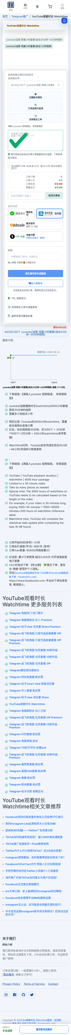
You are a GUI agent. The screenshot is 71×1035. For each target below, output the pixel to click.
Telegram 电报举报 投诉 (23, 740)
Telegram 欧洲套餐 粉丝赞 (24, 784)
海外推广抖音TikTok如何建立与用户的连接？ (32, 877)
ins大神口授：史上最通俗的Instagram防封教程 (33, 891)
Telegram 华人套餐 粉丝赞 (24, 690)
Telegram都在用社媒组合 (24, 670)
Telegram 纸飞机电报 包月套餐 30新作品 (33, 650)
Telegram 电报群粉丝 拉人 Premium (30, 620)
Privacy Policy (11, 983)
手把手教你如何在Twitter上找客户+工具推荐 (31, 870)
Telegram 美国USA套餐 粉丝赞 (27, 771)
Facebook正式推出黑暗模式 (22, 884)
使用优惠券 (54, 195)
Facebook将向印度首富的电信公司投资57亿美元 (34, 817)
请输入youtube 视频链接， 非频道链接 (25, 126)
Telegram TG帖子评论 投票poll (27, 747)
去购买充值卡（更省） (36, 238)
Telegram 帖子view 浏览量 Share (29, 697)
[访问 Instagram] (6, 994)
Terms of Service (34, 983)
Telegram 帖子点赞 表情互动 (26, 791)
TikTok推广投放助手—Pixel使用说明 (27, 843)
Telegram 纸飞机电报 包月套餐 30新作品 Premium (33, 756)
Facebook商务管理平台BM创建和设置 (28, 897)
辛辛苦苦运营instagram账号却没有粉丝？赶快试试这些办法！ (36, 913)
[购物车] (50, 6)
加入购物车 (37, 283)
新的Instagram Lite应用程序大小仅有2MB (30, 823)
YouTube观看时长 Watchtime (27, 704)
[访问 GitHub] (23, 994)
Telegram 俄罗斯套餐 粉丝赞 (26, 764)
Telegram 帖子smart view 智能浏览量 (31, 683)
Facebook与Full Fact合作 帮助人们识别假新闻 (33, 864)
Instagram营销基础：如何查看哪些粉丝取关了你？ (35, 857)
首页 (5, 16)
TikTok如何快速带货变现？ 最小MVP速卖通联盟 (33, 837)
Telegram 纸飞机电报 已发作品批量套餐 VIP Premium (35, 641)
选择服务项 (13, 78)
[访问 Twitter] (32, 994)
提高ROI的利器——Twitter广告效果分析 (29, 830)
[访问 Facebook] (14, 994)
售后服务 (8, 974)
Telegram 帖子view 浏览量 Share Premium (35, 626)
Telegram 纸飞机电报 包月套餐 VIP (30, 663)
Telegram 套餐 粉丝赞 (22, 777)
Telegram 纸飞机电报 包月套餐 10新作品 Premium (33, 726)
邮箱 (10, 250)
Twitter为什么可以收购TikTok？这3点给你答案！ (34, 850)
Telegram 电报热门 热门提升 (26, 613)
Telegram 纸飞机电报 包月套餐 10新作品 (33, 656)
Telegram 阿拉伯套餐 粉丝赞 (26, 677)
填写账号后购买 (44, 1029)
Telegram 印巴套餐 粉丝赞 (24, 734)
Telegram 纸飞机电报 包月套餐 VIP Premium (35, 717)
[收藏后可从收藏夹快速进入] (64, 21)
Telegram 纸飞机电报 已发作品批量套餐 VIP (35, 633)
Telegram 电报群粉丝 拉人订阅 (27, 710)
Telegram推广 (19, 16)
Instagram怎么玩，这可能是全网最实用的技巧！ (34, 904)
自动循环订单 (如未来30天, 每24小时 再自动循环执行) (36, 167)
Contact (53, 983)
